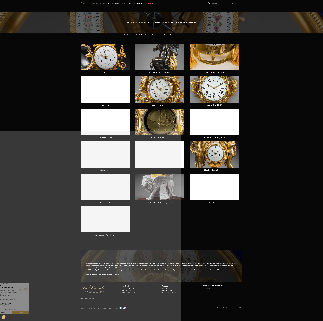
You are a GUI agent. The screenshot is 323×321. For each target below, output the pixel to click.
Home (17, 9)
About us (132, 3)
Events (99, 308)
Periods (102, 3)
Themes (110, 3)
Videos (94, 308)
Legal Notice (230, 308)
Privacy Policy (238, 308)
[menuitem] (151, 3)
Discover (124, 3)
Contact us (141, 3)
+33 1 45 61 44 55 (130, 292)
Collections (94, 3)
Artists (117, 3)
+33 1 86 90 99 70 (171, 292)
